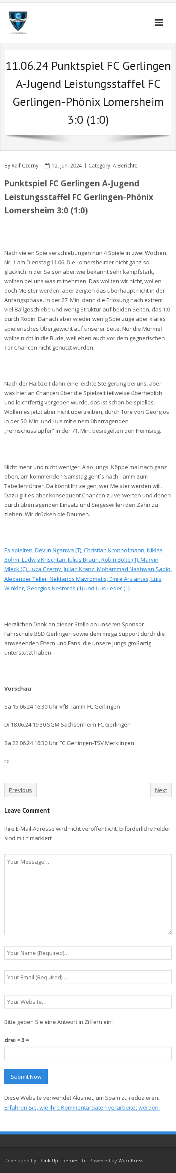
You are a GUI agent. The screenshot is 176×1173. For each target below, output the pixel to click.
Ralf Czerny (25, 165)
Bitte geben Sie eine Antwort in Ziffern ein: (58, 1022)
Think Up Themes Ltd (62, 1160)
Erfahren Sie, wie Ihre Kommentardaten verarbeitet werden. (82, 1107)
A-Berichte (125, 165)
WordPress (130, 1160)
